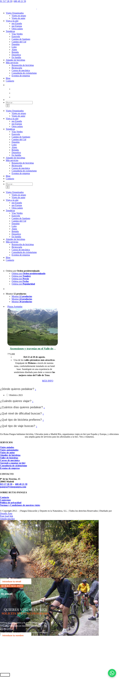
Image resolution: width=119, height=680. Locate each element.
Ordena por (28, 273)
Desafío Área (6, 513)
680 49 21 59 (20, 1)
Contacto (4, 497)
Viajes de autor (7, 452)
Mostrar (22, 296)
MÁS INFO (47, 381)
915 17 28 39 (6, 484)
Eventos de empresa (10, 468)
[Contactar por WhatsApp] (112, 673)
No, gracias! (7, 593)
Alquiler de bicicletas (10, 455)
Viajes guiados (7, 447)
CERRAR (5, 674)
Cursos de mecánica (10, 460)
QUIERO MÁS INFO (12, 586)
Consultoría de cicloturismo (13, 465)
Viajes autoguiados (9, 450)
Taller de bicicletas (9, 458)
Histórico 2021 (16, 395)
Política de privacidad (10, 502)
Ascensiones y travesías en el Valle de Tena (31, 348)
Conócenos (5, 500)
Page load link (6, 516)
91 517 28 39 (6, 1)
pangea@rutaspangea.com (13, 487)
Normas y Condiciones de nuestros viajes (20, 505)
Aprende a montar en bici (12, 463)
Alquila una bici (7, 518)
